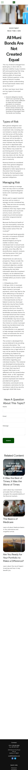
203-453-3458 (15, 745)
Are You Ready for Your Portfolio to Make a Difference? (13, 558)
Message (5, 426)
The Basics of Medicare (10, 520)
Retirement (14, 768)
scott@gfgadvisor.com (14, 756)
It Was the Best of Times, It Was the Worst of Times (12, 481)
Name (5, 407)
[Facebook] (12, 758)
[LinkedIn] (15, 758)
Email (4, 416)
